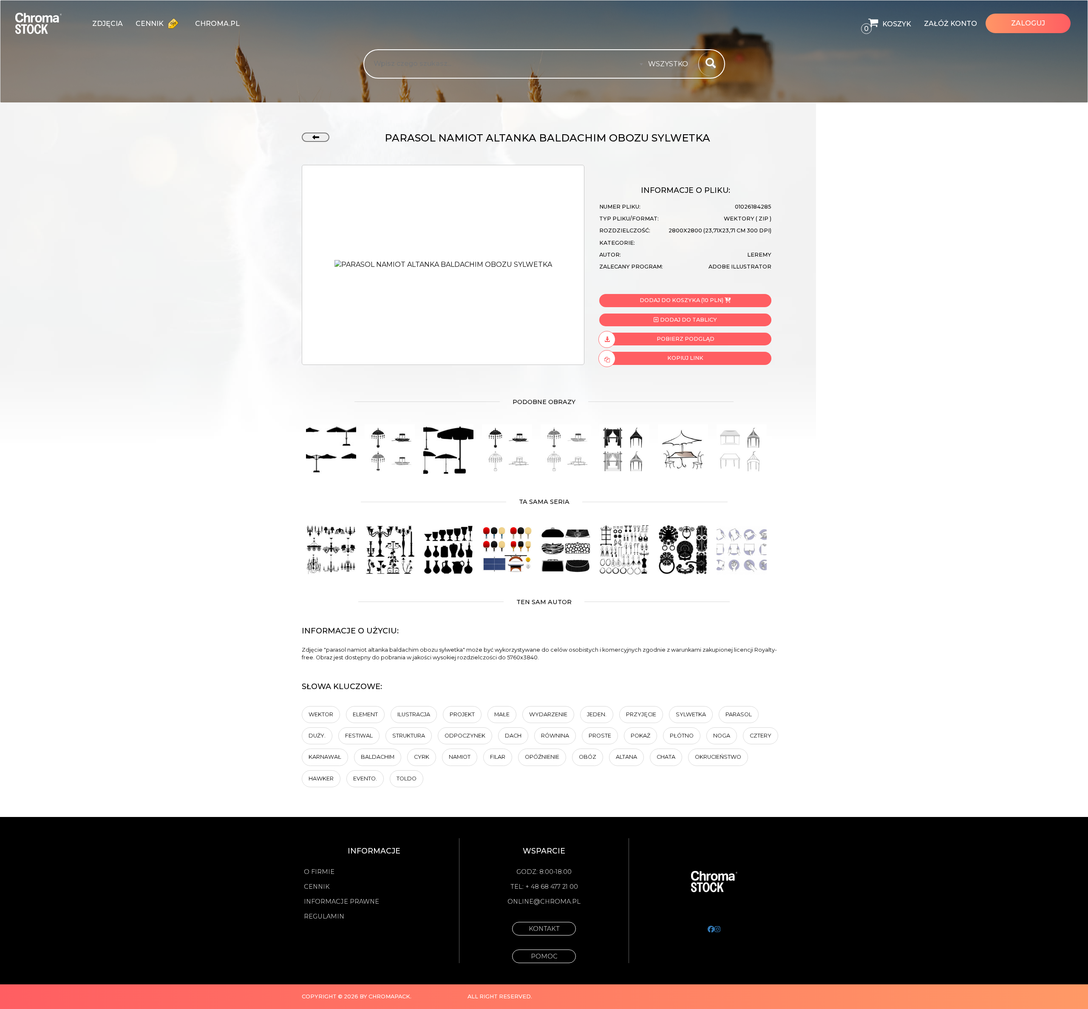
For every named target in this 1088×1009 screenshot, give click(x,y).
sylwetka (691, 714)
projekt (462, 714)
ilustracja (413, 714)
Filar (497, 757)
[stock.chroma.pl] (47, 23)
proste (600, 735)
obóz (587, 757)
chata (666, 757)
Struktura (408, 735)
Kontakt (544, 929)
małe (502, 714)
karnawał (325, 757)
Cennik (150, 24)
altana (626, 757)
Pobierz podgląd (685, 339)
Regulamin (324, 916)
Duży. (317, 735)
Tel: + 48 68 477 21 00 (544, 886)
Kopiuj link (685, 358)
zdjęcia (107, 24)
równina (555, 735)
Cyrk (421, 757)
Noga (721, 735)
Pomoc (544, 956)
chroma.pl (217, 24)
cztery (760, 735)
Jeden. (596, 714)
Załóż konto (950, 24)
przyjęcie (641, 714)
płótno (682, 735)
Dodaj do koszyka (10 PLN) (681, 300)
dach (513, 735)
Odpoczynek (465, 735)
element (365, 714)
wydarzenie (548, 714)
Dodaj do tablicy (688, 320)
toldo (406, 778)
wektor (321, 714)
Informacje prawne (341, 901)
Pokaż (640, 735)
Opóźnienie (542, 757)
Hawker (321, 778)
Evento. (365, 778)
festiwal (359, 735)
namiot (459, 757)
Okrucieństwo (718, 757)
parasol (738, 714)
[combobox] (671, 64)
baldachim (377, 757)
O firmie (319, 872)
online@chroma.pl (544, 901)
